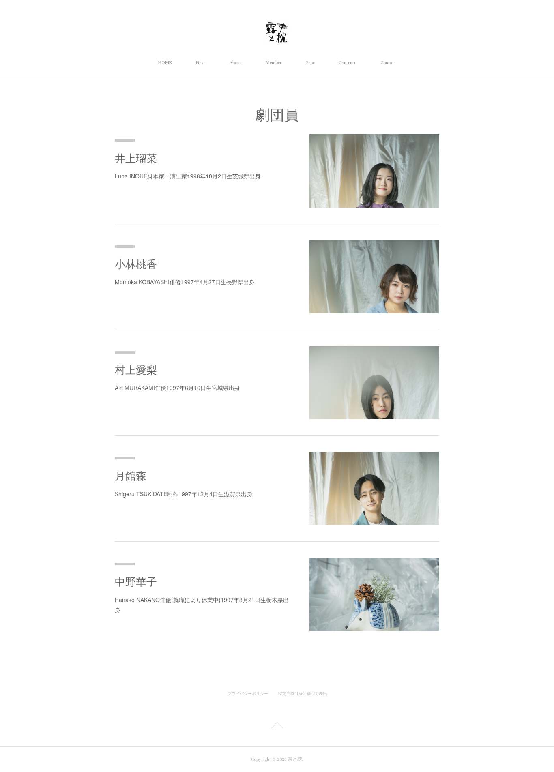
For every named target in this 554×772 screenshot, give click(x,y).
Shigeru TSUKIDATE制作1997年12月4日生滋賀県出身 (183, 494)
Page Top (277, 726)
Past (310, 62)
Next (200, 62)
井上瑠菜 (136, 159)
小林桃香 (136, 264)
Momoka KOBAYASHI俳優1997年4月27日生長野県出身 (185, 282)
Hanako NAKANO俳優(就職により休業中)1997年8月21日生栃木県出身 (202, 605)
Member (274, 62)
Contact (388, 62)
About (235, 62)
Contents (347, 62)
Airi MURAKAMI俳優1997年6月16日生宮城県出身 (177, 388)
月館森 (130, 476)
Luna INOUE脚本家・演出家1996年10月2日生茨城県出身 (188, 176)
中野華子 (136, 582)
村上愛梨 (136, 370)
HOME (165, 62)
